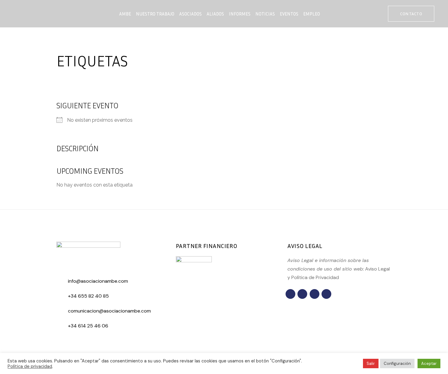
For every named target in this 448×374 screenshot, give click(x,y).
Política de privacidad (30, 366)
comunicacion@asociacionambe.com (109, 311)
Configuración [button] (397, 363)
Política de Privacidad (315, 277)
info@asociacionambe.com (98, 281)
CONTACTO (411, 13)
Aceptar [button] (429, 363)
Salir (371, 363)
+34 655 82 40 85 (88, 296)
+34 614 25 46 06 (88, 326)
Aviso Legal (377, 269)
